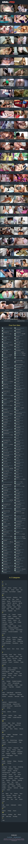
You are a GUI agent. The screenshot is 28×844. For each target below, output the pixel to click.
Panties (10, 747)
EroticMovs (4, 572)
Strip (9, 786)
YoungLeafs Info (5, 466)
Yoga (3, 820)
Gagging (4, 667)
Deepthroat (14, 637)
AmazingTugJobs (5, 455)
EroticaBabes (17, 501)
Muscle (3, 730)
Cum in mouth (19, 629)
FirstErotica (17, 347)
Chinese (17, 618)
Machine (4, 723)
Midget (9, 726)
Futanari (4, 664)
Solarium (21, 778)
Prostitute (20, 753)
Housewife (4, 686)
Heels (9, 683)
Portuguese (19, 751)
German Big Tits (5, 671)
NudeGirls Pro (17, 526)
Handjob (8, 681)
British (12, 608)
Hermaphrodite (16, 683)
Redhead (9, 761)
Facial (10, 654)
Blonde (18, 605)
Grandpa (4, 675)
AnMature (17, 490)
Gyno (12, 677)
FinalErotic (4, 403)
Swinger (21, 787)
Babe (3, 597)
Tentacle (14, 795)
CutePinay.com (18, 559)
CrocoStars (17, 392)
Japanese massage (6, 704)
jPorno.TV (4, 340)
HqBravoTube (17, 455)
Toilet (8, 799)
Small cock (17, 776)
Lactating (4, 715)
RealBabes (4, 424)
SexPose (17, 438)
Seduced (11, 768)
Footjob (19, 660)
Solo (3, 780)
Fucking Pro (17, 397)
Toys (12, 799)
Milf (14, 726)
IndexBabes (4, 561)
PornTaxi (23, 518)
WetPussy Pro (18, 446)
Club (15, 622)
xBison (22, 352)
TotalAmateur (17, 507)
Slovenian (11, 776)
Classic (15, 620)
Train (16, 799)
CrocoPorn (4, 393)
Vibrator (4, 810)
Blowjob (4, 606)
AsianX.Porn (4, 377)
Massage (19, 723)
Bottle (19, 606)
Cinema (9, 620)
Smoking (11, 778)
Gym (8, 677)
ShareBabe (17, 378)
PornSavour (17, 384)
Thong (3, 797)
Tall (3, 793)
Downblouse (15, 643)
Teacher (16, 793)
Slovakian (4, 776)
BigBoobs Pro (5, 384)
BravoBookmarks (5, 433)
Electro (8, 648)
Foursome (4, 662)
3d (5, 584)
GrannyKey (4, 337)
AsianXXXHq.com (6, 368)
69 (2, 584)
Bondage (10, 606)
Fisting (20, 658)
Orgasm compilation (12, 742)
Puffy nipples (10, 755)
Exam (22, 648)
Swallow (4, 787)
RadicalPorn (4, 555)
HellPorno (4, 529)
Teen (3, 795)
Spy (12, 782)
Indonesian (19, 694)
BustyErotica (17, 403)
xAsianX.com (17, 342)
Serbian (4, 770)
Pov (3, 753)
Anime (3, 589)
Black (13, 605)
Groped (20, 675)
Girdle (12, 671)
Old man (21, 740)
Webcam (4, 814)
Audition (19, 591)
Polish (3, 751)
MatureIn (24, 569)
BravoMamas (17, 463)
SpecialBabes (17, 427)
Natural (3, 734)
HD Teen (4, 683)
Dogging (19, 639)
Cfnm (20, 616)
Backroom (9, 597)
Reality (3, 761)
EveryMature (17, 444)
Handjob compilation (16, 681)
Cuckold (12, 629)
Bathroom (4, 599)
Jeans (3, 707)
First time (15, 658)
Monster (21, 728)
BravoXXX (4, 547)
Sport (8, 782)
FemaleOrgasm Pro (6, 440)
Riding (14, 761)
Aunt (3, 593)
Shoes (19, 772)
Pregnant (8, 753)
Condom (11, 624)
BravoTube (17, 452)
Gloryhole (10, 673)
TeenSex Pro (5, 357)
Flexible (9, 660)
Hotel (21, 685)
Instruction (10, 696)
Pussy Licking (5, 757)
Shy (15, 774)
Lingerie (4, 719)
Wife (3, 816)
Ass (21, 589)
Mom (11, 728)
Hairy (3, 681)
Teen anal (8, 795)
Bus (15, 610)
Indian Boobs (18, 692)
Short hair (4, 774)
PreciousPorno (5, 387)
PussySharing (17, 329)
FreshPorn (17, 458)
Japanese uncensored (7, 706)
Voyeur (14, 810)
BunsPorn (17, 556)
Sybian (8, 789)
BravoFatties (4, 380)
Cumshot (4, 631)
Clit (19, 620)
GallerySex (4, 366)
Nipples (9, 734)
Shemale (15, 770)
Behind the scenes (16, 601)
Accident (4, 587)
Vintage (9, 810)
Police (19, 749)
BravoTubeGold (5, 516)
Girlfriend (18, 671)
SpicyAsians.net (5, 452)
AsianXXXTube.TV (6, 391)
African (9, 587)
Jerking (8, 707)
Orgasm (4, 742)
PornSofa (4, 522)
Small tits (4, 778)
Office (3, 740)
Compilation (4, 624)
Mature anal (17, 725)
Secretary (4, 768)
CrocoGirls (17, 469)
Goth (21, 673)
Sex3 (9, 523)
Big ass (4, 603)
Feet (7, 656)
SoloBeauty (17, 419)
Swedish (10, 787)
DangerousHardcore (19, 364)
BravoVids (17, 435)
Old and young (13, 740)
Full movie (16, 662)
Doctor (14, 639)
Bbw (13, 599)
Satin (10, 766)
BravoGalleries (18, 524)
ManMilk (23, 333)
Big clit (9, 603)
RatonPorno (17, 375)
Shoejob (14, 772)
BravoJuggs (17, 493)
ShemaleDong (17, 350)
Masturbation (5, 725)
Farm (15, 654)
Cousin (19, 626)
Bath (21, 597)
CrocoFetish (17, 571)
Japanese (4, 702)
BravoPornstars (18, 367)
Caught (9, 616)
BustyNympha (5, 490)
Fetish (17, 656)
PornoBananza (18, 332)
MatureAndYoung (18, 413)
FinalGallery (4, 540)
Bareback (15, 597)
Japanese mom (16, 704)
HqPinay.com (17, 386)
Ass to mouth (12, 591)
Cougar (9, 626)
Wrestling (15, 816)
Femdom (12, 656)
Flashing (4, 660)
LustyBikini (4, 399)
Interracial (17, 696)
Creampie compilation (13, 627)
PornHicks (4, 479)
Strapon (4, 786)
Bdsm (17, 599)
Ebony (3, 648)
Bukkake (4, 610)
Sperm (3, 782)
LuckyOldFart (5, 442)
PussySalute (17, 484)
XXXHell (11, 444)
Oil (7, 740)
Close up (4, 622)
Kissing (3, 711)
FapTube (11, 468)
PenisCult (4, 498)
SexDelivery (17, 545)
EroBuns (11, 344)
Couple (14, 626)
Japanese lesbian (13, 702)
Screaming (20, 766)
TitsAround (4, 447)
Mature (11, 725)
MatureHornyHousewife (7, 484)
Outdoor (4, 744)
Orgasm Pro (17, 406)
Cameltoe (4, 614)
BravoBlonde (4, 409)
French (10, 662)
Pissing (14, 749)
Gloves (15, 673)
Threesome (9, 797)
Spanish (14, 780)
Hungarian (18, 686)
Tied (15, 797)
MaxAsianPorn (5, 473)
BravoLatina (4, 461)
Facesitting (4, 654)
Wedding (10, 814)
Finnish (8, 658)
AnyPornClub (5, 350)
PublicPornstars (5, 532)
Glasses (4, 673)
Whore (19, 814)
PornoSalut (4, 360)
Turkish (20, 799)
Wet (15, 814)
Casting (19, 614)
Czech (3, 633)
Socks (16, 778)
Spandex (8, 780)
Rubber (3, 763)
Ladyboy (10, 715)
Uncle (7, 805)
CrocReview (4, 487)
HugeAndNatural (18, 389)
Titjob (3, 799)
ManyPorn (4, 534)
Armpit (12, 589)
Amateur (15, 587)
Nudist (21, 734)
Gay (20, 667)
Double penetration (6, 643)
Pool (8, 751)
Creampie (4, 627)
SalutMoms (17, 477)
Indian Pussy (12, 694)
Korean (14, 711)
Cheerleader (11, 618)
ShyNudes (4, 363)
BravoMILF (4, 569)
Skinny (19, 774)
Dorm (14, 641)
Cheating (4, 618)
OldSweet (17, 410)
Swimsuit (16, 787)
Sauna (14, 766)
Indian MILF (4, 694)
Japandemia (4, 550)
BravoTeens (17, 336)
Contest (4, 626)
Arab (8, 589)
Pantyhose (16, 747)
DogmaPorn (17, 542)
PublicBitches (5, 416)
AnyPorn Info (5, 464)
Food (14, 660)
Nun (3, 736)
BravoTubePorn (18, 504)
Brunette (18, 608)
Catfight (4, 616)
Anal (20, 587)
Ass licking (4, 591)
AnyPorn (23, 508)
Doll (3, 641)
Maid (9, 723)
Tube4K (10, 354)
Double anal (20, 641)
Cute (21, 631)
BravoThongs (5, 419)
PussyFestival (18, 372)
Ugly (3, 805)
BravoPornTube (5, 495)
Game (9, 667)
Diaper (20, 637)
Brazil (3, 608)
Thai (19, 795)
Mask (13, 723)
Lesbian (9, 717)
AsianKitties (17, 395)
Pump (16, 755)
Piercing (8, 749)
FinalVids (17, 339)
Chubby (4, 620)
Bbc (9, 599)
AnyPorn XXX (5, 450)
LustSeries (4, 374)
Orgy (20, 742)
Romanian (20, 761)
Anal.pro (8, 2)
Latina (20, 715)
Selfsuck (16, 768)
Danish (8, 637)
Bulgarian (10, 610)
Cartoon (14, 614)
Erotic (17, 648)
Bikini (3, 605)
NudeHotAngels (5, 430)
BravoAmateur (18, 449)
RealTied (11, 500)
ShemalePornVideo (18, 360)
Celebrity (15, 616)
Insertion (4, 696)
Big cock (15, 603)
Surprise (19, 786)
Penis (3, 749)
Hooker (16, 685)
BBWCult (4, 347)
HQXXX (23, 536)
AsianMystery (17, 550)
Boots (15, 606)
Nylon (12, 736)
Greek (14, 675)
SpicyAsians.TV (5, 332)
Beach (3, 601)
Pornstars (13, 751)
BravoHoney (4, 558)
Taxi (11, 793)
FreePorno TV (5, 519)
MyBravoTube (5, 343)
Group (3, 677)
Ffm (21, 656)
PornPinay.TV (17, 430)
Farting (19, 654)
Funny (22, 662)
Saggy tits (4, 766)
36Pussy (11, 541)
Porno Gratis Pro (5, 471)
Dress (21, 643)
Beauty (8, 601)
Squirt (16, 782)
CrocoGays (17, 381)
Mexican (4, 726)
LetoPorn (16, 472)
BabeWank (17, 498)
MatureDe (4, 506)
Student (13, 786)
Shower (10, 774)
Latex (15, 715)
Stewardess (11, 784)
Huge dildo (11, 686)
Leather (4, 717)
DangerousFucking (6, 510)
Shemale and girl (6, 772)
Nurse (7, 736)
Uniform (20, 805)
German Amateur (12, 669)
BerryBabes (17, 344)
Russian (9, 763)
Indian (3, 692)
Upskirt (3, 806)
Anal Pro (11, 401)
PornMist (16, 548)
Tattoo (7, 793)
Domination (8, 641)
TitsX (21, 481)
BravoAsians (17, 441)
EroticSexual (17, 567)
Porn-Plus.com (18, 517)
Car (9, 614)
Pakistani (4, 747)
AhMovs (11, 413)
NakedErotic (17, 495)
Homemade (10, 685)
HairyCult (4, 353)
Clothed (10, 622)
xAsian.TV (4, 427)
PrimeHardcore (5, 553)
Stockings (18, 784)
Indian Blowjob (10, 692)
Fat (3, 656)
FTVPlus (11, 381)
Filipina (3, 658)
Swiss (3, 789)
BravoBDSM (4, 526)
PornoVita (17, 474)
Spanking (20, 780)
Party (21, 747)
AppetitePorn (17, 432)
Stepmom (4, 784)
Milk (3, 728)
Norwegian (15, 734)
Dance (3, 637)
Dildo (3, 639)
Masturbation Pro (5, 412)
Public (3, 755)
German (4, 669)
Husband (4, 688)
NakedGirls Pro (18, 511)
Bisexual (8, 605)
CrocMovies (17, 561)
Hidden (3, 685)
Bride (8, 608)
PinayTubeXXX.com (6, 504)
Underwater (13, 805)
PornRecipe (17, 466)
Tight (19, 797)
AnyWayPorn (5, 476)
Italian (22, 696)
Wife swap (8, 816)
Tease (21, 793)
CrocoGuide (4, 458)
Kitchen (9, 711)
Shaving (9, 770)
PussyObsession (18, 521)
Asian (17, 589)
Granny (9, 675)
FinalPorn (4, 513)
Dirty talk (8, 639)
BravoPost (17, 400)
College (19, 622)
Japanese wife (17, 706)
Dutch (3, 645)
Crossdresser (5, 629)
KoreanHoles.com (5, 567)
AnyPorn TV (4, 544)
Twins (3, 801)
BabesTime (17, 424)
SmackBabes (5, 422)
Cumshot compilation (13, 631)
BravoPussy (17, 460)
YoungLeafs (4, 492)
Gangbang (15, 667)
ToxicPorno (4, 371)
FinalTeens (17, 532)
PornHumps (17, 421)
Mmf (7, 728)
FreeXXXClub (17, 416)
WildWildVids (5, 564)
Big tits (20, 603)
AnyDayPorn (17, 370)
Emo (13, 648)
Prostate (14, 753)
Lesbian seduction (17, 717)
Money (16, 728)
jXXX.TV (23, 353)
